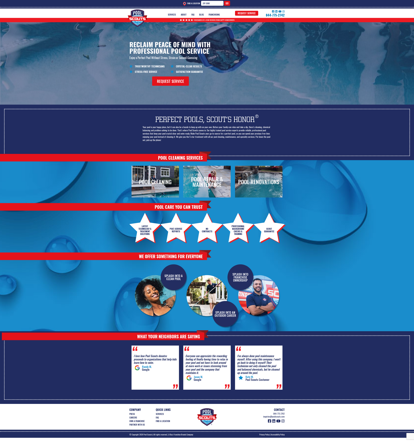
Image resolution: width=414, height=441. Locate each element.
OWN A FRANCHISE (137, 421)
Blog (201, 14)
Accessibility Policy (278, 434)
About (184, 14)
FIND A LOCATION (163, 421)
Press (132, 414)
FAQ (192, 14)
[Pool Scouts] (137, 11)
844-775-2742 (279, 413)
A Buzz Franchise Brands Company (181, 434)
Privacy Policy (264, 434)
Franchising (214, 14)
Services (172, 14)
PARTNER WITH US (137, 424)
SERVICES (160, 414)
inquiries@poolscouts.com (274, 416)
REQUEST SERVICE (247, 13)
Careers (133, 417)
